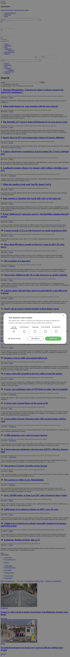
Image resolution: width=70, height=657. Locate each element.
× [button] (63, 315)
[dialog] (34, 328)
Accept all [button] (53, 338)
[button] (14, 339)
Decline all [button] (35, 338)
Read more (48, 323)
